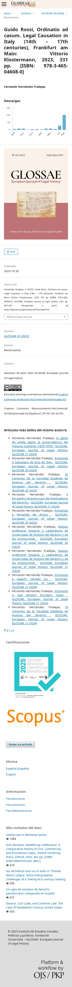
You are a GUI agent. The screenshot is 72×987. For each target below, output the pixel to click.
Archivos (26, 13)
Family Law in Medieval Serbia (26, 835)
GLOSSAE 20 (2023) (53, 13)
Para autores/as (15, 804)
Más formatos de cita (19, 317)
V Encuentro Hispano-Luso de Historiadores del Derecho (40, 498)
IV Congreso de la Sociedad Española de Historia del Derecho (40, 611)
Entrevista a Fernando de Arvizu (40, 512)
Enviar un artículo (20, 744)
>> (12, 630)
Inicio (7, 13)
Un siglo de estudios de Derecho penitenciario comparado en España (30, 891)
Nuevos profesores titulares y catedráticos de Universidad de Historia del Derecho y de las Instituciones (40, 533)
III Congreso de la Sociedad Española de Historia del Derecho (40, 478)
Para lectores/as (15, 798)
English (11, 774)
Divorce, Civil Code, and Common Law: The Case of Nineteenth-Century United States (34, 905)
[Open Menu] (4, 4)
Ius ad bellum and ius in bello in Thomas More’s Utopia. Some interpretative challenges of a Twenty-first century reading (35, 875)
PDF (12, 252)
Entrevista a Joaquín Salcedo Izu (40, 577)
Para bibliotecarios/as (19, 811)
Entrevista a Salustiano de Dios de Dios (40, 460)
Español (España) (17, 768)
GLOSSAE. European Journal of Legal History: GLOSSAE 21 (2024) (40, 450)
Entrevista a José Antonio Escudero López (40, 593)
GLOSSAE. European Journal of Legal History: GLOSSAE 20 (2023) (40, 466)
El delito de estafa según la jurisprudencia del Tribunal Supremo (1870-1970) (40, 442)
